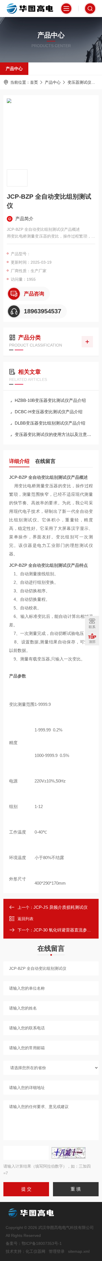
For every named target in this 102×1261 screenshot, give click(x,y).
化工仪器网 (35, 1251)
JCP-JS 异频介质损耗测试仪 (60, 907)
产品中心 (14, 68)
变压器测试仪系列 (83, 82)
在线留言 (45, 461)
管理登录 (57, 1251)
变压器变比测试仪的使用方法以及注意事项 (54, 434)
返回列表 (25, 918)
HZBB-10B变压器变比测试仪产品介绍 (50, 400)
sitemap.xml (79, 1251)
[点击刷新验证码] (69, 1153)
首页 (34, 82)
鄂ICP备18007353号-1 (42, 1243)
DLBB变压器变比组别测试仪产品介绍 (50, 423)
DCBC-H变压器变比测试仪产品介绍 (48, 411)
